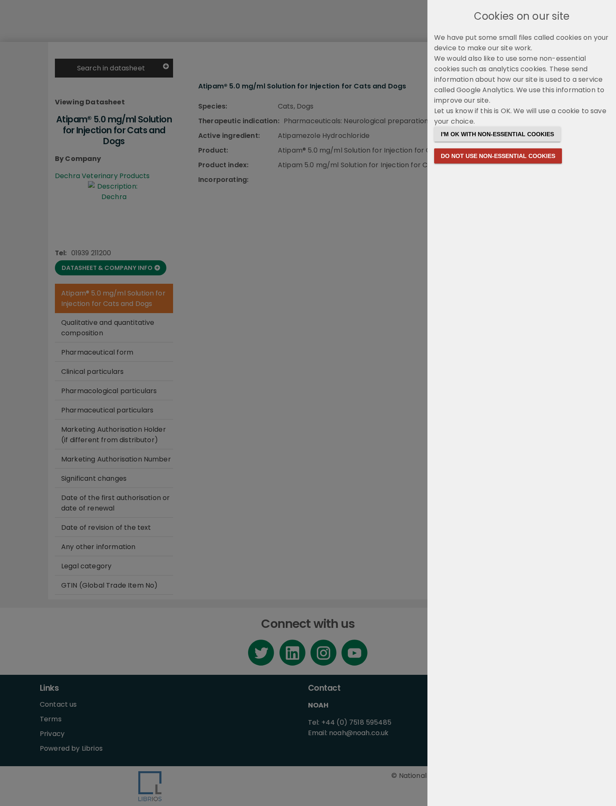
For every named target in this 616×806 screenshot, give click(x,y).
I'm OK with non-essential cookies (497, 134)
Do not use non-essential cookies (498, 156)
